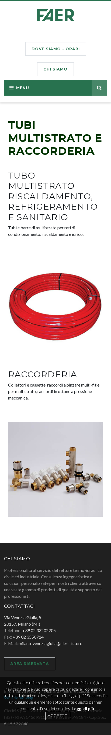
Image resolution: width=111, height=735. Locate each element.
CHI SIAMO (55, 69)
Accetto (58, 715)
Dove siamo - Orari (56, 48)
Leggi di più (83, 708)
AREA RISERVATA (29, 663)
